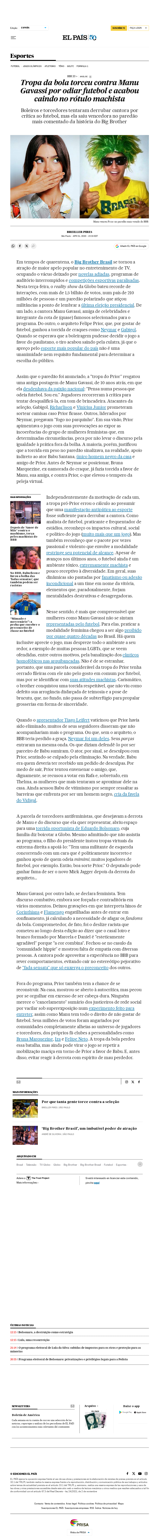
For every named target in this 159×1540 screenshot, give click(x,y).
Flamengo (54, 912)
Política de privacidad (106, 1503)
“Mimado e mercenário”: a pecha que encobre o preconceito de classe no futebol (25, 625)
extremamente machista (104, 565)
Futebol (15, 66)
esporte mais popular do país (69, 348)
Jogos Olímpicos (32, 66)
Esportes (22, 56)
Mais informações (26, 1182)
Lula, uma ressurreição (34, 1340)
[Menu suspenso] (13, 38)
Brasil (19, 1164)
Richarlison (61, 407)
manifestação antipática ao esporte (98, 509)
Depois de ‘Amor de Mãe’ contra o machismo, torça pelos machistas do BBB (24, 533)
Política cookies (86, 1503)
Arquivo (90, 1406)
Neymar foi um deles (88, 738)
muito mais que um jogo (106, 534)
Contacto (38, 1503)
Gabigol (128, 329)
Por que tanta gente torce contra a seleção (80, 1102)
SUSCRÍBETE (118, 28)
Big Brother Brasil (90, 1164)
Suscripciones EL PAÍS (52, 1508)
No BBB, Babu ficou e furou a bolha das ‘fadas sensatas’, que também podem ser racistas (25, 579)
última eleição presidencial (107, 305)
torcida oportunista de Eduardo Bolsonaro (77, 828)
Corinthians (28, 912)
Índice (98, 1508)
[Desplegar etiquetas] (140, 1164)
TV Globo (45, 1164)
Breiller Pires (79, 232)
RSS (92, 1508)
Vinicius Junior (91, 407)
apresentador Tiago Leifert (63, 720)
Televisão (31, 1164)
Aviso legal (71, 1503)
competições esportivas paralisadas (104, 280)
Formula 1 (82, 66)
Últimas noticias (22, 1325)
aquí (96, 1182)
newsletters (21, 1406)
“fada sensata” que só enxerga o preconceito (65, 967)
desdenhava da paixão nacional (53, 389)
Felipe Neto (76, 1039)
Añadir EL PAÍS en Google (133, 246)
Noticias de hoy (110, 1508)
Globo (57, 1164)
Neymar (109, 329)
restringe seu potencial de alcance (79, 552)
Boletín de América (26, 1415)
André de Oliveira (51, 1134)
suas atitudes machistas (93, 679)
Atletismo (50, 66)
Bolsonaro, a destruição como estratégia (45, 1332)
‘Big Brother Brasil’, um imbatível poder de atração (89, 1128)
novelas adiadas (93, 274)
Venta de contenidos (55, 1503)
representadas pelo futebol (73, 624)
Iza (58, 1039)
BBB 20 (71, 76)
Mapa (121, 1503)
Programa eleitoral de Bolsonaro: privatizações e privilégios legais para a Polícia (73, 1359)
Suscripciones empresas (77, 1508)
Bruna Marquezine (34, 1039)
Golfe (70, 66)
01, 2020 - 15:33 (85, 236)
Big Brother (70, 1164)
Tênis (61, 66)
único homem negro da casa (104, 456)
